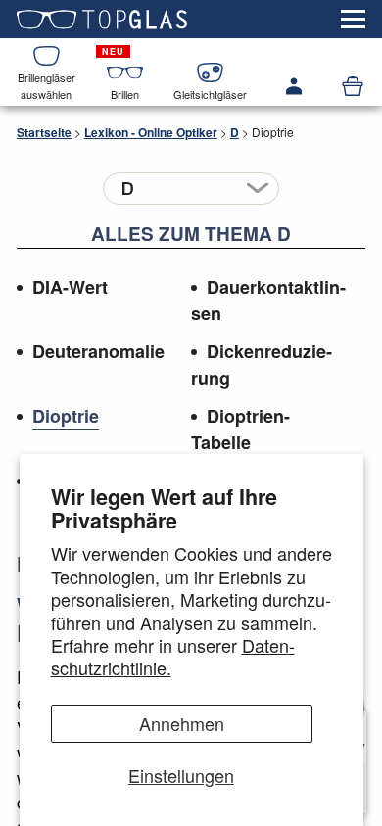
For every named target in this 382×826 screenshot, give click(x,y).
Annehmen (181, 723)
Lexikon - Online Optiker (150, 132)
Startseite (44, 132)
